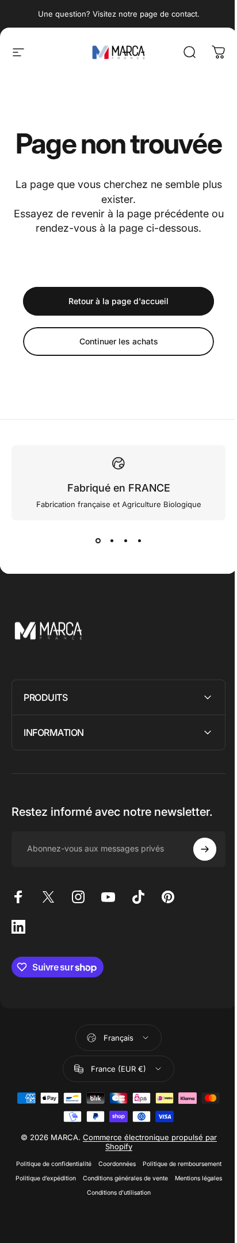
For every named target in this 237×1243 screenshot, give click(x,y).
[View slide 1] (98, 541)
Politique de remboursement (177, 1194)
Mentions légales (78, 1223)
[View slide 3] (125, 541)
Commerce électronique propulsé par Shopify (145, 1172)
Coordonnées (112, 1194)
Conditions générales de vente (147, 1209)
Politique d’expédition (68, 1209)
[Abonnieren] (196, 879)
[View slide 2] (111, 541)
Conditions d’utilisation (141, 1223)
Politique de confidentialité (49, 1194)
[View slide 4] (139, 541)
